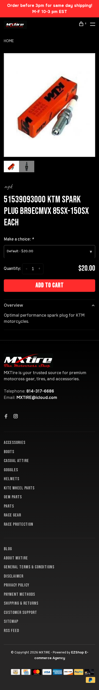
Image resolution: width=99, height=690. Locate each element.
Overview (13, 305)
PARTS (9, 506)
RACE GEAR (12, 515)
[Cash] (15, 673)
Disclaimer (13, 576)
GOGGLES (11, 470)
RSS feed (11, 630)
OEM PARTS (13, 497)
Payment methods (19, 594)
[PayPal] (79, 673)
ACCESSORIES (14, 442)
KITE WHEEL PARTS (19, 488)
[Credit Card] (25, 673)
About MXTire (16, 558)
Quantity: (12, 268)
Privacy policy (16, 585)
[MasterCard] (36, 673)
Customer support (20, 612)
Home (9, 41)
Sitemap (11, 621)
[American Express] (57, 673)
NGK (8, 186)
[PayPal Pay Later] (90, 681)
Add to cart (50, 285)
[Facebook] (6, 416)
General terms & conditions (29, 567)
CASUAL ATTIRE (16, 460)
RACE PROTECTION (18, 524)
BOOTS (9, 451)
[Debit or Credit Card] (89, 673)
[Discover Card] (68, 673)
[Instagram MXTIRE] (15, 416)
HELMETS (11, 478)
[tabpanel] (49, 105)
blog (8, 548)
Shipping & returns (21, 603)
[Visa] (47, 673)
